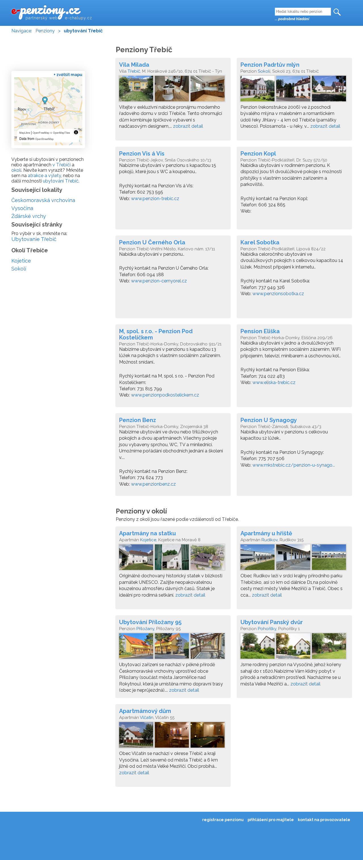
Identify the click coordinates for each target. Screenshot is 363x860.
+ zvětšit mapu (68, 74)
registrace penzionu (223, 819)
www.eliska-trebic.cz (274, 382)
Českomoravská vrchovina (43, 200)
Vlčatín (146, 717)
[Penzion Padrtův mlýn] (294, 90)
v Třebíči (61, 164)
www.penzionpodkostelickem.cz (165, 395)
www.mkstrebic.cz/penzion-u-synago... (293, 465)
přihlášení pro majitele (271, 819)
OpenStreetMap (44, 139)
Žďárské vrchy (28, 216)
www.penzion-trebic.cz (155, 198)
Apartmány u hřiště (266, 533)
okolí (16, 170)
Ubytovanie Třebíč (33, 239)
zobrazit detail (188, 126)
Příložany (145, 628)
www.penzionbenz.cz (153, 484)
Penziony (45, 30)
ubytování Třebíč (61, 181)
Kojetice (148, 539)
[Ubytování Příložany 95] (173, 647)
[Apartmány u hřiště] (294, 558)
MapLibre (24, 133)
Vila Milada (134, 65)
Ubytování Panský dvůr (271, 622)
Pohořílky (267, 628)
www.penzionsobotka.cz (278, 293)
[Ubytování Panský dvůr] (294, 647)
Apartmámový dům (145, 711)
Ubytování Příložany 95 (150, 622)
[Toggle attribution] (76, 132)
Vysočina (22, 208)
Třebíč (134, 71)
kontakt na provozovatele (324, 819)
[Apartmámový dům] (173, 736)
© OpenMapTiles (60, 133)
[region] (48, 111)
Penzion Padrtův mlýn (269, 65)
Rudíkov (269, 539)
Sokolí (264, 71)
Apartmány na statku (147, 533)
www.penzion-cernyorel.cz (159, 281)
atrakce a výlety (44, 175)
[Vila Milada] (173, 90)
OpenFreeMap (41, 133)
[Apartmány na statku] (173, 558)
